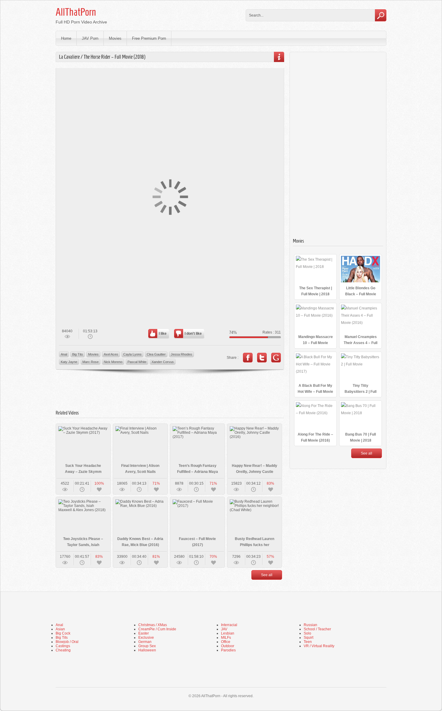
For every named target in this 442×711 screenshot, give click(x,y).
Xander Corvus (163, 362)
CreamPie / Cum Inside (157, 629)
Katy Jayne (69, 362)
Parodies (228, 650)
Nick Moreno (113, 362)
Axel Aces (111, 354)
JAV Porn (90, 38)
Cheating (63, 650)
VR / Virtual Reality (319, 646)
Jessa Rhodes (181, 354)
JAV (224, 629)
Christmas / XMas (152, 625)
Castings (63, 646)
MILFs (226, 637)
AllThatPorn (76, 12)
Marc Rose (90, 362)
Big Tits (77, 354)
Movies (115, 38)
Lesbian (227, 633)
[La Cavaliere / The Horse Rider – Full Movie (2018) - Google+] (276, 357)
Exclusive (146, 637)
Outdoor (227, 646)
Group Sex (147, 646)
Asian (60, 629)
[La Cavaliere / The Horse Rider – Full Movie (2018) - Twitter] (262, 357)
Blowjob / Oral (67, 642)
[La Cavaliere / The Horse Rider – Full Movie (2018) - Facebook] (248, 357)
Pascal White (136, 362)
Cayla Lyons (132, 354)
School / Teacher (317, 629)
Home (66, 38)
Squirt (308, 637)
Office (225, 642)
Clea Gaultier (156, 354)
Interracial (229, 625)
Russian (310, 625)
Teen (308, 642)
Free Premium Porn (149, 38)
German (145, 642)
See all (266, 575)
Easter (143, 633)
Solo (307, 633)
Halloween (147, 650)
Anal (64, 354)
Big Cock (63, 633)
